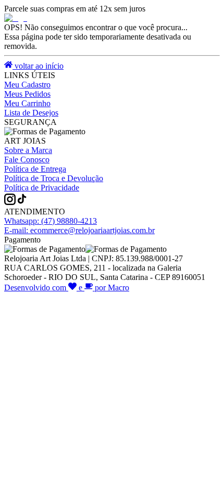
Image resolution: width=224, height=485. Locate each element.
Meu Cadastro (27, 84)
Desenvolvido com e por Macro (66, 287)
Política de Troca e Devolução (53, 178)
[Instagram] (10, 202)
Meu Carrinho (27, 103)
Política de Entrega (35, 168)
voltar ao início (38, 65)
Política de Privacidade (41, 187)
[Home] (15, 18)
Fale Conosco (26, 159)
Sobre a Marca (28, 150)
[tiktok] (22, 202)
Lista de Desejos (31, 112)
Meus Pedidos (27, 94)
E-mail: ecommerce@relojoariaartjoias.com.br (79, 230)
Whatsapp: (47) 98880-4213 (50, 220)
